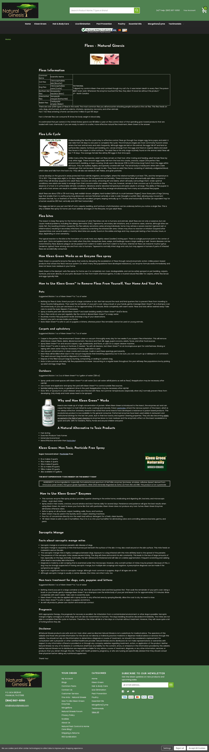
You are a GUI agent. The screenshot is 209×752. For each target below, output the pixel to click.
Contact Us (67, 689)
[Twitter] (128, 691)
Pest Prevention (104, 24)
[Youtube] (133, 691)
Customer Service (70, 693)
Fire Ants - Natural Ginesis (74, 697)
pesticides (121, 408)
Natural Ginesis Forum (72, 711)
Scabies (65, 718)
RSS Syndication (69, 736)
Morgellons (67, 707)
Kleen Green (40, 24)
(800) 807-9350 (173, 10)
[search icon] (137, 10)
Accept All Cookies (197, 748)
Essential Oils (135, 24)
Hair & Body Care (61, 24)
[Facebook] (123, 691)
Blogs (64, 682)
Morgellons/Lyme (156, 24)
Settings (167, 748)
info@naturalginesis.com (17, 705)
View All (95, 712)
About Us (66, 722)
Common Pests (69, 686)
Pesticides (71, 440)
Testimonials (175, 24)
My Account (67, 678)
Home (28, 24)
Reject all (180, 748)
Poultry (121, 24)
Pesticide (64, 454)
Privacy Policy (68, 715)
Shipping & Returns (70, 733)
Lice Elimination (83, 24)
